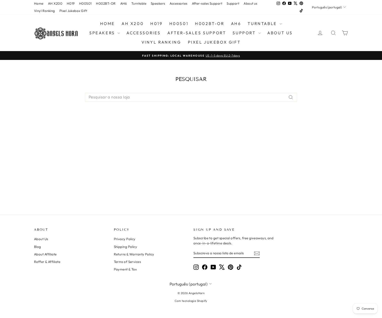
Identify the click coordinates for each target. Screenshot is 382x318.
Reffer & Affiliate (47, 262)
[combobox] (191, 97)
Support (233, 3)
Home (39, 3)
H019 (71, 3)
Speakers (158, 3)
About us (250, 3)
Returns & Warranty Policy (134, 254)
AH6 (123, 3)
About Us (41, 239)
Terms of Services (127, 262)
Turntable (138, 3)
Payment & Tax (125, 269)
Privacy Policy (125, 239)
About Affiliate (45, 254)
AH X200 (55, 3)
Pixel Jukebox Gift (73, 11)
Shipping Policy (125, 247)
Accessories (178, 3)
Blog (37, 247)
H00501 (85, 3)
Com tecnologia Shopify (191, 301)
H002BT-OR (106, 3)
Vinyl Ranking (44, 11)
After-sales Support (207, 3)
